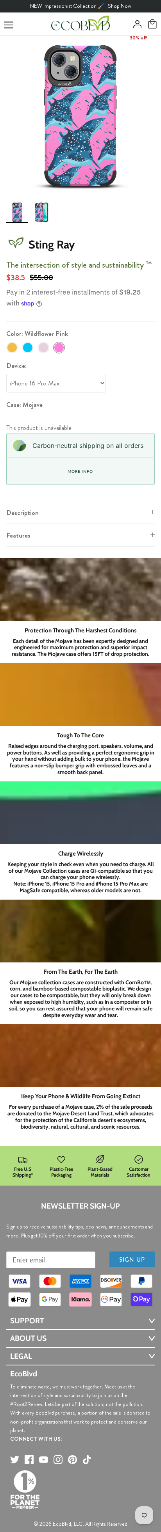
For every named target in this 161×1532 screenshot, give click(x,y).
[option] (80, 116)
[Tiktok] (86, 1459)
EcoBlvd (62, 1524)
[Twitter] (14, 1459)
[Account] (135, 24)
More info (80, 471)
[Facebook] (29, 1459)
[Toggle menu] (8, 25)
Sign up (132, 1259)
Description (22, 512)
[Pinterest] (72, 1459)
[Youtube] (43, 1459)
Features (18, 535)
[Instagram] (58, 1459)
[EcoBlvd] (80, 24)
